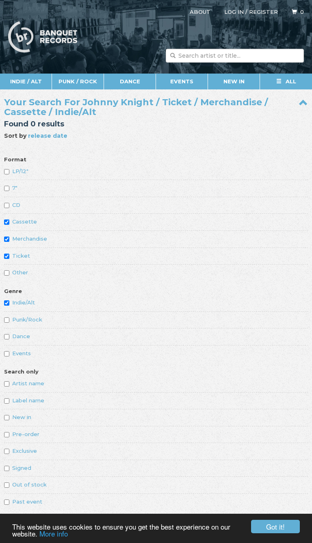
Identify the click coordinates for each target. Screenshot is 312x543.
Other (20, 272)
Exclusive (24, 450)
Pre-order (25, 434)
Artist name (28, 383)
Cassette (24, 221)
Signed (21, 468)
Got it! (275, 526)
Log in (234, 12)
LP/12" (20, 171)
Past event (27, 501)
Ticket (21, 255)
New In (234, 81)
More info (53, 533)
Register (263, 12)
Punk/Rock (27, 319)
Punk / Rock (77, 81)
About (200, 12)
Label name (28, 400)
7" (14, 188)
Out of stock (29, 484)
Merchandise (29, 238)
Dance (130, 81)
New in (21, 417)
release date (47, 135)
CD (16, 205)
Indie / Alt (26, 81)
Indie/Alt (23, 302)
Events (181, 81)
